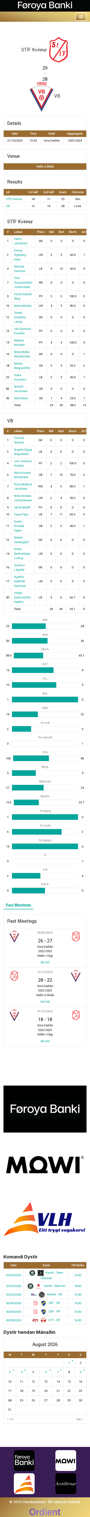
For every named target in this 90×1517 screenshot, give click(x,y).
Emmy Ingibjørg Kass (20, 255)
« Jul (10, 1419)
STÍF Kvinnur (14, 199)
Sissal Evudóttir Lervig (20, 317)
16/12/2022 (45, 972)
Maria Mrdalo (23, 305)
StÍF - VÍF (54, 1303)
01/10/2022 (45, 1011)
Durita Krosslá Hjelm (19, 526)
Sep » (79, 1419)
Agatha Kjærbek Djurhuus (20, 581)
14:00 (77, 1303)
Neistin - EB (54, 1294)
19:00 (77, 1294)
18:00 (77, 1286)
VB (8, 206)
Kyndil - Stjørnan (54, 1286)
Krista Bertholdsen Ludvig (22, 553)
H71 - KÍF (54, 1320)
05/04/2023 (45, 932)
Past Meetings (18, 905)
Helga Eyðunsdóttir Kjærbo (22, 597)
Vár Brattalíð (22, 507)
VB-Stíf (45, 962)
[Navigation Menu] (81, 16)
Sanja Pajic (21, 514)
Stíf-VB (45, 1001)
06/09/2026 (13, 1303)
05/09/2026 (13, 1275)
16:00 (77, 1275)
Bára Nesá (21, 398)
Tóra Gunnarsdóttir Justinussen (23, 282)
